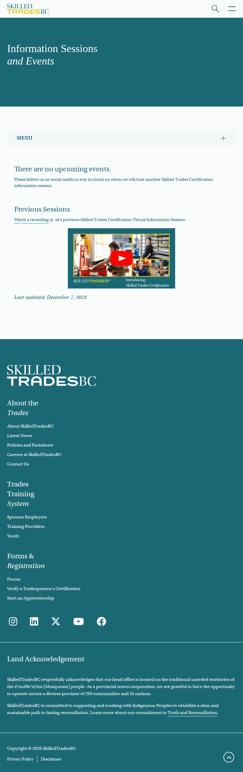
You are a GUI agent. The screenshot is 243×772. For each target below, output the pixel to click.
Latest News (19, 435)
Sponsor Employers (27, 517)
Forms (13, 579)
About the (22, 408)
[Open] (215, 8)
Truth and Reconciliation (192, 712)
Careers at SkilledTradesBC (34, 454)
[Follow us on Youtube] (78, 622)
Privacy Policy (20, 759)
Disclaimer (51, 759)
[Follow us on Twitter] (55, 622)
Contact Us (18, 464)
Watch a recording (31, 219)
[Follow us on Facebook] (101, 622)
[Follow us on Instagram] (13, 622)
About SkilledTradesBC (30, 426)
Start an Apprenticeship (30, 598)
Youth (13, 536)
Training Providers (25, 526)
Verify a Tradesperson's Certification (43, 588)
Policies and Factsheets (30, 445)
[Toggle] (232, 8)
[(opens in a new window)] (34, 622)
